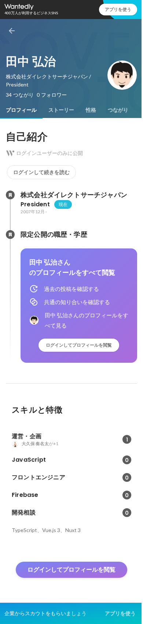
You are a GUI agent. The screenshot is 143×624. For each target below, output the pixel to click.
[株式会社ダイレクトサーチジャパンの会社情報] (10, 195)
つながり (118, 110)
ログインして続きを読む (41, 172)
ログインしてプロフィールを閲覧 (79, 345)
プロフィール (21, 110)
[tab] (21, 110)
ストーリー (61, 110)
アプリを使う (118, 9)
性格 (91, 110)
